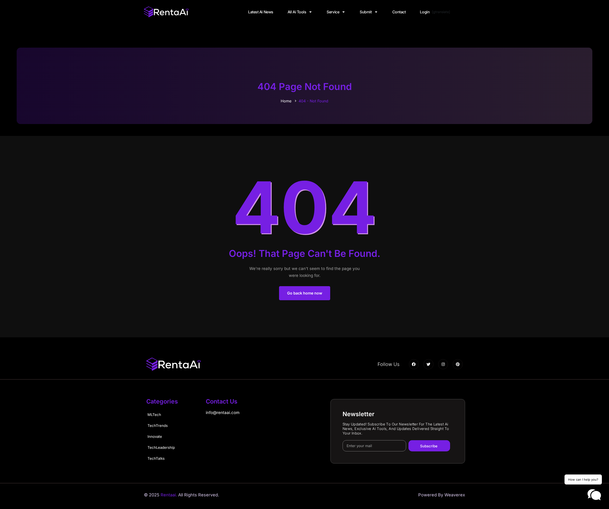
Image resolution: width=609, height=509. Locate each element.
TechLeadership (161, 447)
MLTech (154, 414)
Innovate (154, 436)
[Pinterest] (458, 364)
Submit (366, 12)
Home (286, 101)
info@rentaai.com (223, 412)
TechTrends (157, 425)
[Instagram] (443, 364)
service (333, 12)
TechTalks (156, 458)
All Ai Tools (297, 12)
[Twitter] (428, 364)
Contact (399, 12)
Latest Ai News (260, 12)
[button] (594, 495)
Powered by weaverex (441, 494)
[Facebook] (414, 364)
